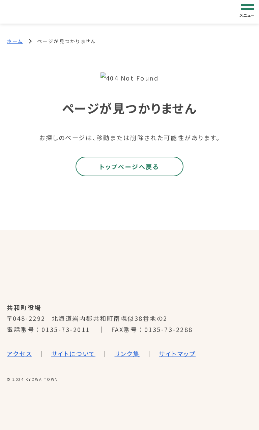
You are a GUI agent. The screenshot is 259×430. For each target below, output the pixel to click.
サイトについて (73, 353)
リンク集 (127, 353)
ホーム (15, 41)
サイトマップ (177, 353)
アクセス (19, 353)
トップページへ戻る (129, 166)
